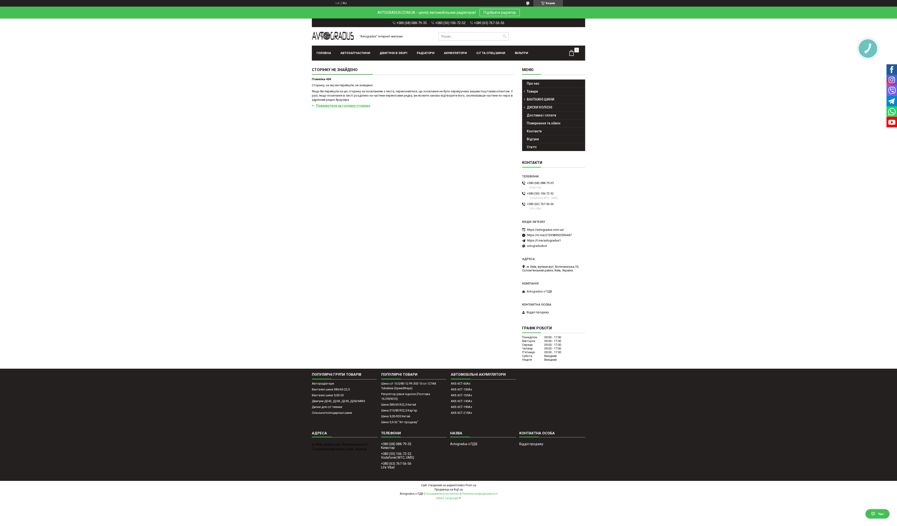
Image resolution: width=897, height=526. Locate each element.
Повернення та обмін (543, 123)
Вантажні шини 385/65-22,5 (331, 389)
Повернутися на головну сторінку (343, 106)
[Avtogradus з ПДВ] (333, 36)
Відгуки (533, 139)
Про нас (533, 83)
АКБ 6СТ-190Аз (461, 407)
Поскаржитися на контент (442, 493)
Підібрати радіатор (499, 12)
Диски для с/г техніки (327, 407)
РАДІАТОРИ (425, 53)
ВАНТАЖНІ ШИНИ (540, 99)
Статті (532, 147)
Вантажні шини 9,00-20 (328, 395)
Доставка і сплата (541, 115)
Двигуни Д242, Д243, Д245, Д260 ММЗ (338, 401)
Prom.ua (471, 485)
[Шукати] (504, 36)
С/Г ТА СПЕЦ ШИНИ (490, 53)
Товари (532, 91)
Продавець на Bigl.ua (448, 489)
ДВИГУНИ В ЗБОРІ (393, 53)
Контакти (534, 131)
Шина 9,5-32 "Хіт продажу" (399, 422)
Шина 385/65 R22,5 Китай (398, 404)
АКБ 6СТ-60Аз (460, 383)
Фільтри (521, 53)
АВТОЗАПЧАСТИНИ (355, 53)
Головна (324, 53)
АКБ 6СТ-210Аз (461, 412)
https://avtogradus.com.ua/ (545, 229)
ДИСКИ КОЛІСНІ (539, 107)
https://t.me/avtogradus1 (544, 240)
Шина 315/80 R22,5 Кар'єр (399, 410)
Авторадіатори (323, 383)
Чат (881, 514)
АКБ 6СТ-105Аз (461, 395)
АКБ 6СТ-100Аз (461, 389)
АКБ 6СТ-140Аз (461, 401)
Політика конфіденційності (480, 493)
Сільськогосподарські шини (332, 412)
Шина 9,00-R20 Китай (395, 416)
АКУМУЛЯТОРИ (455, 53)
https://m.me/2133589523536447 (549, 235)
